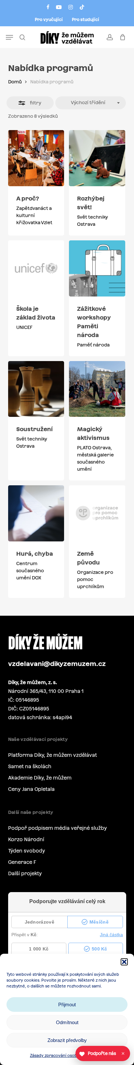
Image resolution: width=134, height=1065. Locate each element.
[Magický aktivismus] (97, 389)
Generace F (22, 862)
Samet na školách (29, 766)
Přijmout (67, 1004)
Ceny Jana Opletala (31, 789)
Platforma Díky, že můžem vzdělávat (52, 755)
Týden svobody (26, 850)
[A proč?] (36, 158)
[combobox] (90, 102)
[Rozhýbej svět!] (97, 158)
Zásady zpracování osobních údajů (64, 1055)
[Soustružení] (36, 389)
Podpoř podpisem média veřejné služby (57, 828)
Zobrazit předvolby (67, 1040)
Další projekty (25, 873)
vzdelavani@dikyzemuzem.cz (57, 664)
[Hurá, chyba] (36, 513)
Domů (15, 81)
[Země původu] (97, 513)
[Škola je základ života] (36, 268)
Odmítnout (67, 1022)
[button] (124, 962)
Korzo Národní (26, 839)
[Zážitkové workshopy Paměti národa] (97, 268)
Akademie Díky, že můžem (40, 778)
